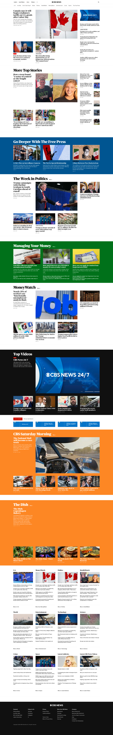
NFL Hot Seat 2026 (17, 715)
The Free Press (76, 5)
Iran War (19, 5)
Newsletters (60, 711)
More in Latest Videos (85, 690)
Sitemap (59, 719)
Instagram (30, 715)
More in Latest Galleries (63, 690)
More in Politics (61, 606)
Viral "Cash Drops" (26, 5)
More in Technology (62, 648)
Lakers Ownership (17, 717)
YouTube (30, 711)
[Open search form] (98, 2)
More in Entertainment (41, 648)
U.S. (15, 5)
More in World (16, 648)
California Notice (46, 713)
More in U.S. (16, 606)
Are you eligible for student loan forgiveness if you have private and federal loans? (86, 277)
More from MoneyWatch (41, 606)
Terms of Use (46, 717)
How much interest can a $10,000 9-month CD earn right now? (56, 279)
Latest (15, 2)
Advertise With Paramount (78, 713)
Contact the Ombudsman (77, 720)
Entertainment (59, 5)
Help (73, 717)
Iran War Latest (16, 713)
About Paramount (76, 711)
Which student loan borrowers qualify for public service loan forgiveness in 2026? (85, 279)
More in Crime (16, 690)
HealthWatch (44, 5)
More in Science (83, 648)
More (50, 179)
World (33, 5)
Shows (33, 2)
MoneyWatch (52, 5)
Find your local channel (28, 418)
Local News (22, 2)
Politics (38, 5)
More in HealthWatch (85, 606)
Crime (65, 5)
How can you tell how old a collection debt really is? (25, 278)
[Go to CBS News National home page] (56, 2)
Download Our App (61, 715)
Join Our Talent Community (78, 715)
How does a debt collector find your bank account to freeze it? (25, 277)
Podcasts (59, 713)
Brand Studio (60, 717)
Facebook (30, 713)
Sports (70, 5)
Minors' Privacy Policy (47, 719)
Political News (16, 711)
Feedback (74, 719)
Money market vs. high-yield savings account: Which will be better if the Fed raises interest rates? (56, 277)
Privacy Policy (46, 711)
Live (28, 2)
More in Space (39, 690)
